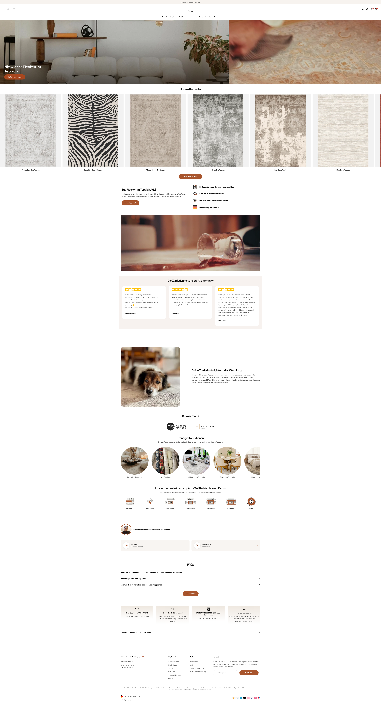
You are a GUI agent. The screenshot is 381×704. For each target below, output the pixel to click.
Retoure (170, 668)
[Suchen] (363, 9)
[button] (163, 2)
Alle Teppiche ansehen (14, 77)
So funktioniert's (130, 203)
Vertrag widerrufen (174, 675)
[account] (367, 9)
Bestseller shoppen (190, 176)
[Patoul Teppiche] (190, 8)
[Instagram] (127, 667)
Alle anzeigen (191, 594)
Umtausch (171, 672)
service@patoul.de (127, 662)
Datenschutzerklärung (198, 672)
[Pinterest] (132, 667)
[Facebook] (123, 667)
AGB (191, 665)
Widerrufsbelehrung (197, 668)
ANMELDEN (249, 673)
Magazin (171, 678)
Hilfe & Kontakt (173, 665)
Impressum (194, 662)
